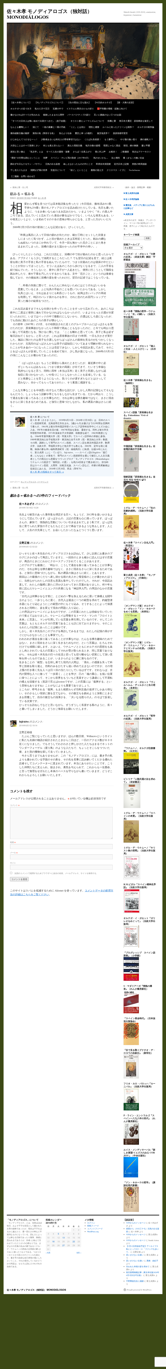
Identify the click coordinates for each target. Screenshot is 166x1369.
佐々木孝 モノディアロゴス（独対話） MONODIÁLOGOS (49, 13)
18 (53, 1241)
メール (14, 852)
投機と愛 (111, 120)
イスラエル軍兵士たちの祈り (80, 108)
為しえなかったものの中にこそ (78, 163)
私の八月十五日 (42, 108)
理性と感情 (94, 126)
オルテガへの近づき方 (20, 108)
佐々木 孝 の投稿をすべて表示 (47, 471)
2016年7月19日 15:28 (28, 507)
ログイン (91, 1222)
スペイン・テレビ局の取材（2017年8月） (70, 157)
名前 (13, 842)
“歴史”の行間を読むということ (25, 157)
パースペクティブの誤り (79, 114)
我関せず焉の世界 (38, 170)
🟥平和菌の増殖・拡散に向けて (112, 108)
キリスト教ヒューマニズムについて (87, 120)
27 (63, 1245)
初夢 (45, 157)
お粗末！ (113, 151)
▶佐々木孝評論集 (131, 199)
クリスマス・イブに (116, 170)
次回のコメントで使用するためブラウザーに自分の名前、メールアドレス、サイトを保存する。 (56, 873)
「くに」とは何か (77, 126)
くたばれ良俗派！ (92, 139)
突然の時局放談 (139, 163)
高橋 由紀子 (152, 1260)
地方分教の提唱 (92, 145)
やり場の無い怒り (128, 139)
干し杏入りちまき (18, 170)
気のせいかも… (100, 157)
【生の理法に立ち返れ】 (79, 102)
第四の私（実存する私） (44, 133)
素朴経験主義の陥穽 (19, 133)
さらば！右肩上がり (82, 151)
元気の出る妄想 (52, 163)
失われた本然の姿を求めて (137, 1266)
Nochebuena (134, 170)
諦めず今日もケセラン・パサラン (26, 163)
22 (74, 1241)
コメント (14, 805)
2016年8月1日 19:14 (28, 725)
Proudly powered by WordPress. (139, 1289)
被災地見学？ (103, 133)
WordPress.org (93, 1231)
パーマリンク (42, 481)
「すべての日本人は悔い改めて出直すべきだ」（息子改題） (38, 120)
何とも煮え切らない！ (53, 145)
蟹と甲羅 (146, 145)
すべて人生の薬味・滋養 (58, 151)
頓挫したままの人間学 (53, 114)
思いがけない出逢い (135, 1254)
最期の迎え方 (97, 170)
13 (63, 1237)
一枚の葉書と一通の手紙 (53, 126)
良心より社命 (65, 133)
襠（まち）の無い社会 (133, 157)
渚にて (36, 126)
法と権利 (115, 157)
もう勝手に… (110, 139)
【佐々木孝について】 (20, 102)
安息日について (58, 170)
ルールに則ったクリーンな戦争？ (118, 126)
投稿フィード (93, 1225)
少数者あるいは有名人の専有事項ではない (61, 139)
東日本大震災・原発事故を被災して (136, 120)
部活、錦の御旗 (131, 145)
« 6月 (48, 1252)
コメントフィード (95, 1228)
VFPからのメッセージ (135, 1222)
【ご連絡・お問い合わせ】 (23, 176)
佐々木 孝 (42, 197)
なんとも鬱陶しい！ (19, 126)
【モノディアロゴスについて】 (49, 102)
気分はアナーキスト (141, 151)
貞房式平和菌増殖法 (104, 187)
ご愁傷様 (124, 151)
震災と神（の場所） (84, 133)
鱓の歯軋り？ (146, 139)
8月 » (79, 1252)
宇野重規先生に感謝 (135, 1281)
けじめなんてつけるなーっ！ (24, 139)
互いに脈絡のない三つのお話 (107, 114)
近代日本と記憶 (121, 163)
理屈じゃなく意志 (111, 145)
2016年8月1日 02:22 (28, 546)
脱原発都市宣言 (120, 133)
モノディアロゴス (28, 481)
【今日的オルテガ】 (103, 102)
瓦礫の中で (58, 108)
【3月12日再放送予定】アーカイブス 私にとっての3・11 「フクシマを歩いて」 (142, 1249)
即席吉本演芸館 (103, 163)
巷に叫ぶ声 (100, 151)
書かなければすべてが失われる (25, 114)
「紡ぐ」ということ (78, 170)
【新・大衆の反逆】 (125, 102)
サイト (13, 862)
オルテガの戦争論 (145, 126)
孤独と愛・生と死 (19, 187)
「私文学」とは (35, 151)
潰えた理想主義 (74, 145)
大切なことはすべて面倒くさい (25, 145)
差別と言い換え (17, 151)
